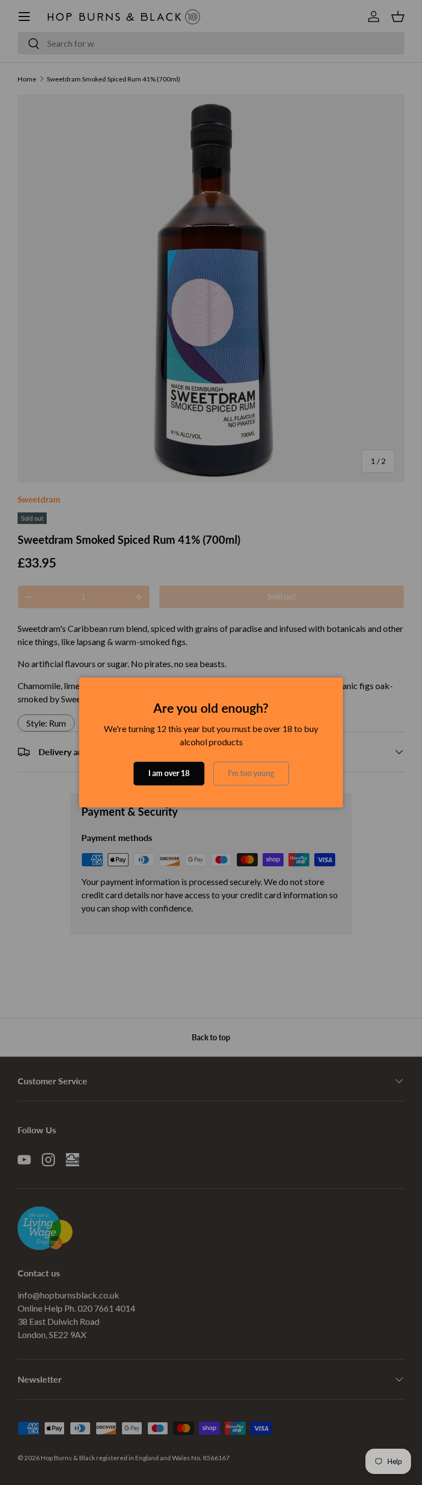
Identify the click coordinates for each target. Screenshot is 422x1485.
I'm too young (251, 773)
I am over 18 (169, 773)
